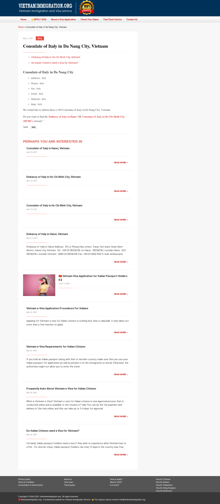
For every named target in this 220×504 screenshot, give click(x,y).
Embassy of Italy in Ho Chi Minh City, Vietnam (55, 57)
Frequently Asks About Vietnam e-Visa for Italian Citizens (61, 388)
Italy (33, 127)
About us (68, 479)
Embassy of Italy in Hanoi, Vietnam (47, 234)
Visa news (68, 482)
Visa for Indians (162, 482)
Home (21, 27)
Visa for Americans (164, 491)
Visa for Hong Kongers (166, 488)
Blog (40, 38)
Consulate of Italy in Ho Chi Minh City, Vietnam (54, 205)
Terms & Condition (26, 482)
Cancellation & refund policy (30, 485)
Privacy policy (24, 479)
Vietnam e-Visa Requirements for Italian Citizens (55, 346)
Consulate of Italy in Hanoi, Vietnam (48, 148)
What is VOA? (116, 482)
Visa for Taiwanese (164, 485)
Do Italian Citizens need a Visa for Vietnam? (54, 62)
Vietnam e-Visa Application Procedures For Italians (57, 308)
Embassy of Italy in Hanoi (63, 116)
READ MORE (120, 162)
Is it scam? (114, 485)
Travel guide (69, 485)
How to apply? (116, 479)
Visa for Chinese (163, 479)
